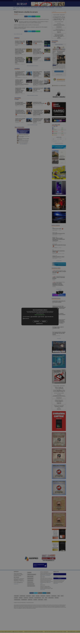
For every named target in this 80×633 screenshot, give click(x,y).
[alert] (40, 316)
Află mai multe (42, 313)
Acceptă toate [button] (36, 321)
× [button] (57, 308)
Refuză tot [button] (44, 321)
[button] (40, 314)
